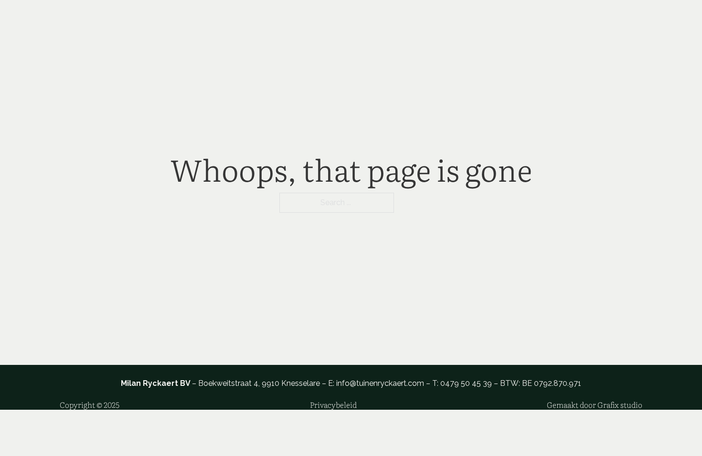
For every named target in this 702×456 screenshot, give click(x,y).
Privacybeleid (333, 404)
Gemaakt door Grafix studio (594, 404)
